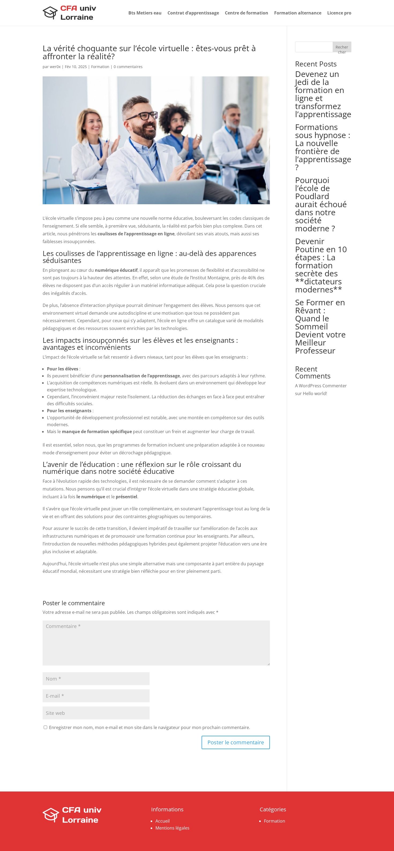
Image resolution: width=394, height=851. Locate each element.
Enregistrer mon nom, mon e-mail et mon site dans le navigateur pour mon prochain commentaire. (149, 727)
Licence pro (339, 13)
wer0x (55, 66)
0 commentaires (128, 66)
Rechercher (342, 48)
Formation (100, 66)
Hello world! (315, 393)
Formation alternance (297, 13)
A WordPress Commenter (321, 386)
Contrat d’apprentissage (193, 13)
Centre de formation (246, 13)
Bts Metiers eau (145, 13)
